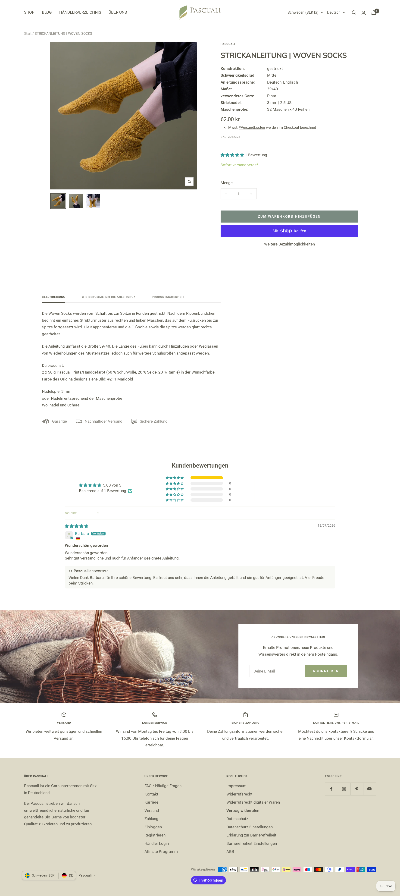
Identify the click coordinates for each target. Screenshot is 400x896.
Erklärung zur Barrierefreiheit (251, 835)
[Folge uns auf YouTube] (369, 789)
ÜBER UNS (118, 12)
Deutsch (334, 12)
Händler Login (156, 843)
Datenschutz (237, 818)
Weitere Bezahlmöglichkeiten (289, 244)
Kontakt (151, 794)
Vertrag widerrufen (242, 810)
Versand (151, 810)
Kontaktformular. (359, 738)
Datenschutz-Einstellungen (249, 827)
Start (27, 33)
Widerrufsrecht (239, 794)
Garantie (59, 421)
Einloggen (153, 827)
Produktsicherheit (168, 297)
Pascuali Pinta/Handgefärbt (81, 372)
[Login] (364, 13)
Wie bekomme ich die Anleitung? (108, 297)
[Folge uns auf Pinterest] (356, 789)
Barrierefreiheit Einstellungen (251, 843)
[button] (233, 155)
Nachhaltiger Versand (103, 421)
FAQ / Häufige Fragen (162, 785)
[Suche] (354, 12)
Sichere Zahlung (154, 421)
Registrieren (155, 835)
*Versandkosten (252, 127)
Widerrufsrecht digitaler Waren (253, 802)
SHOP (29, 12)
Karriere (151, 802)
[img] (76, 526)
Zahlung (151, 818)
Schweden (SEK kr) (303, 12)
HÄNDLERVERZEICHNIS (80, 12)
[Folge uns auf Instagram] (344, 789)
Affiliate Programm (161, 851)
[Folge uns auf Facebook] (331, 789)
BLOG (47, 12)
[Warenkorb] (373, 12)
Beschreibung (53, 297)
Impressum (236, 785)
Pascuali (228, 44)
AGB (230, 851)
